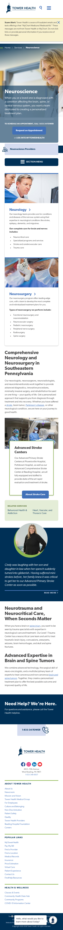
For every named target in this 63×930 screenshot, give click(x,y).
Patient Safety (10, 814)
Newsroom (10, 792)
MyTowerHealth (12, 842)
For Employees (11, 803)
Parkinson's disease (35, 405)
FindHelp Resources (13, 878)
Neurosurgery (20, 294)
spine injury (35, 626)
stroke (9, 405)
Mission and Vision (13, 796)
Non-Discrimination (13, 810)
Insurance (9, 860)
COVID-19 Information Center (17, 903)
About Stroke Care (35, 494)
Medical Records (12, 857)
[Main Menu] (47, 8)
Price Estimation (11, 864)
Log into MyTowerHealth (30, 138)
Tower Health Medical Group (17, 799)
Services (18, 48)
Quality (8, 817)
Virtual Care (10, 867)
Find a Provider (11, 850)
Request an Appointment (29, 130)
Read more (50, 593)
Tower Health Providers (15, 821)
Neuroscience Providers (22, 149)
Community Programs (14, 900)
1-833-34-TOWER (31, 730)
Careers (8, 828)
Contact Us (9, 874)
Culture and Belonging (14, 807)
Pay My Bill (9, 846)
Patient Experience (13, 871)
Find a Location (11, 853)
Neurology (18, 210)
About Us (9, 789)
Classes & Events (12, 893)
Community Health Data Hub (17, 896)
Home (8, 48)
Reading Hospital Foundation (17, 824)
